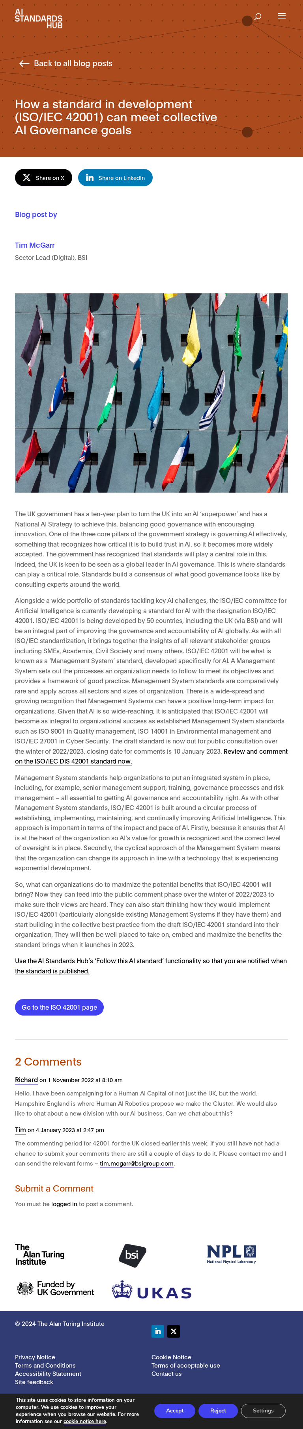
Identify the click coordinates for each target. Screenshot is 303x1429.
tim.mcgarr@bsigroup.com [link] (137, 1163)
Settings (263, 1410)
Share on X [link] (50, 177)
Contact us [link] (167, 1373)
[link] (38, 18)
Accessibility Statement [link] (48, 1373)
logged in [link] (64, 1203)
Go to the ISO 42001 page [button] (59, 1007)
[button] (257, 14)
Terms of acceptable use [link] (186, 1365)
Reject (218, 1410)
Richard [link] (26, 1079)
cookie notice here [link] (85, 1421)
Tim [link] (20, 1129)
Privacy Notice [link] (35, 1356)
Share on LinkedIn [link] (122, 177)
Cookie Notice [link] (171, 1356)
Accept (174, 1410)
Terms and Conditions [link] (45, 1365)
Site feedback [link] (34, 1381)
